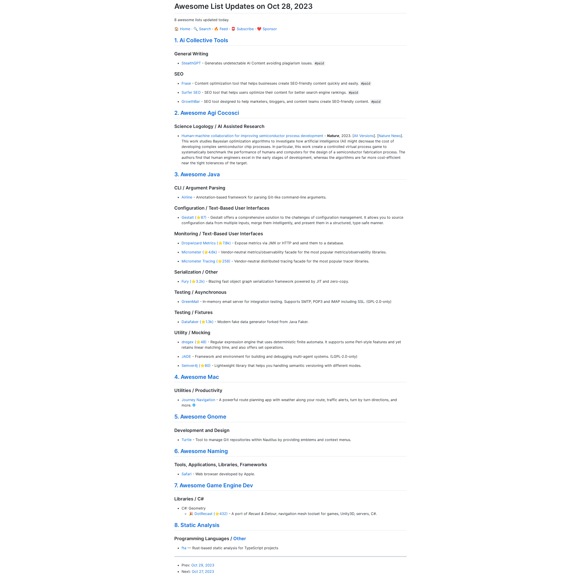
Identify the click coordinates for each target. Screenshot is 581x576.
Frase (186, 83)
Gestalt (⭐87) (194, 217)
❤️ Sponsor (267, 29)
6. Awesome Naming (201, 451)
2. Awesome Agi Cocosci (206, 113)
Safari (187, 474)
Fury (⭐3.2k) (193, 281)
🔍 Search (202, 29)
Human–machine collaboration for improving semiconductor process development (252, 135)
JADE (186, 356)
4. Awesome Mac (196, 377)
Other (239, 538)
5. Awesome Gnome (200, 416)
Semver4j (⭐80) (196, 365)
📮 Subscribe (242, 29)
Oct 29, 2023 (202, 565)
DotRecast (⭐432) (211, 513)
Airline (187, 197)
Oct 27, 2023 (203, 571)
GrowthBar (191, 101)
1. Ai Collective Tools (201, 40)
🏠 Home (182, 29)
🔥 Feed (221, 29)
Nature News (390, 135)
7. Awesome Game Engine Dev (213, 485)
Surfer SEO (191, 92)
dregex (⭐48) (194, 342)
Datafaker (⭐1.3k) (198, 321)
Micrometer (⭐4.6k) (199, 252)
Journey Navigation (198, 399)
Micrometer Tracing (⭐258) (206, 261)
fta (184, 548)
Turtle (187, 439)
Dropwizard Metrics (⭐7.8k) (206, 243)
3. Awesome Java (197, 174)
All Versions (364, 135)
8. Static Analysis (196, 525)
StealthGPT (191, 63)
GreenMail (190, 301)
